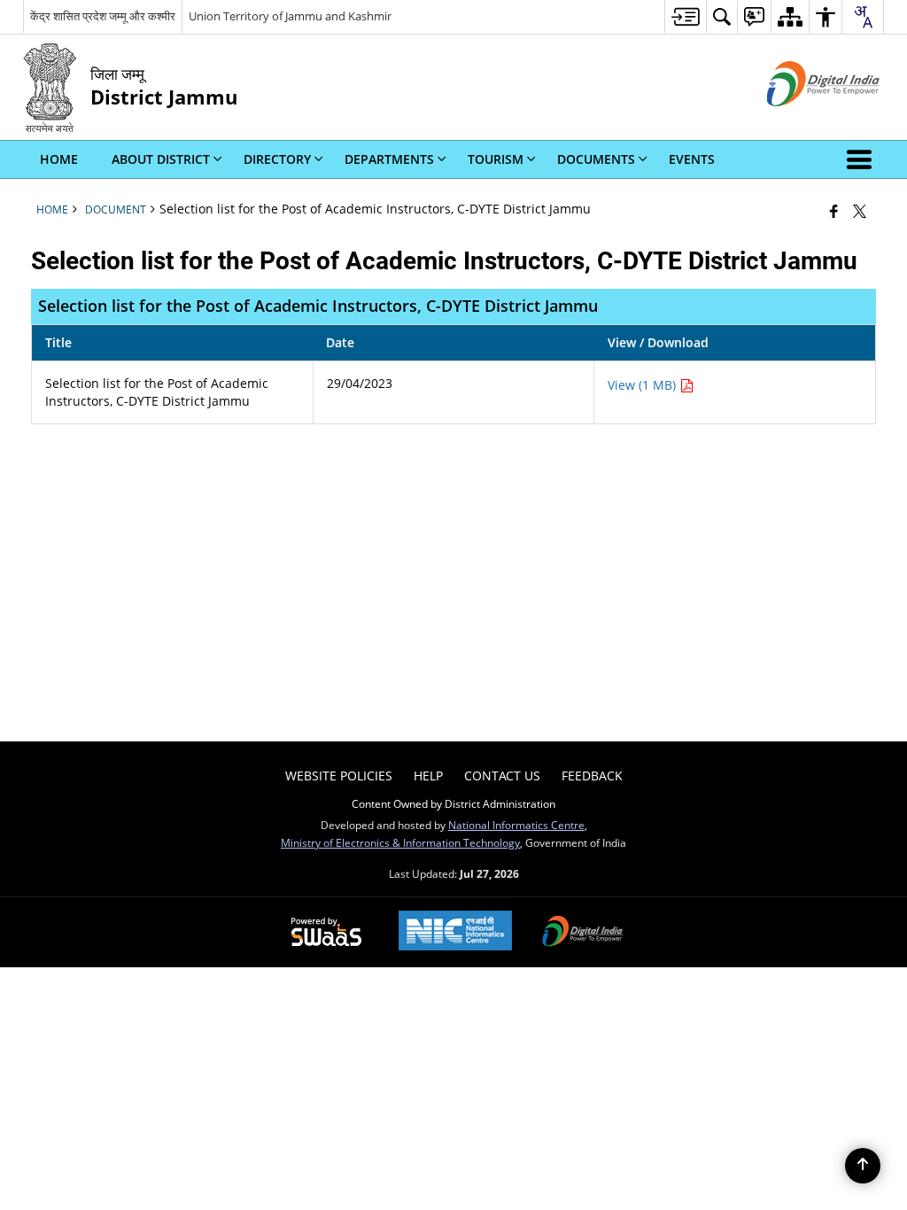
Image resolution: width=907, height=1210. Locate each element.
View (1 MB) (643, 384)
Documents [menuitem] (596, 159)
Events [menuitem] (692, 159)
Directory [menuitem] (277, 159)
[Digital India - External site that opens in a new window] (801, 120)
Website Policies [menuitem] (338, 775)
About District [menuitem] (161, 159)
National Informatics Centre (516, 825)
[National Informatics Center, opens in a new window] (455, 932)
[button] (862, 159)
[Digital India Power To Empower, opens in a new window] (583, 932)
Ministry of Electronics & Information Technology (400, 842)
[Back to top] (862, 1165)
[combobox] (862, 17)
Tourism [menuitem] (495, 159)
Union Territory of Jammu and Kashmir (290, 16)
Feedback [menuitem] (592, 775)
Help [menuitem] (428, 775)
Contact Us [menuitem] (502, 775)
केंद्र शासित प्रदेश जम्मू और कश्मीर (102, 16)
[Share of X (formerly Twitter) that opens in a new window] (860, 211)
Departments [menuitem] (389, 159)
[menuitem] (685, 16)
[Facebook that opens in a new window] (834, 211)
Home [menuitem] (59, 159)
